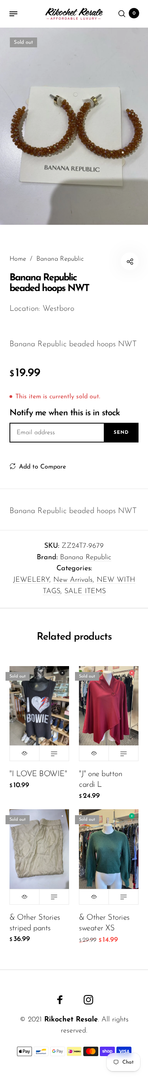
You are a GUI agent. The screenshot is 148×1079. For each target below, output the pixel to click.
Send (121, 432)
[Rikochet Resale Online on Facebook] (60, 999)
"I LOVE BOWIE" (38, 774)
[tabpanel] (74, 126)
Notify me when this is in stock (64, 413)
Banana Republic (85, 557)
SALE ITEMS (85, 591)
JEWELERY (31, 580)
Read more (54, 753)
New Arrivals (73, 580)
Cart (134, 13)
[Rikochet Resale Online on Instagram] (88, 999)
